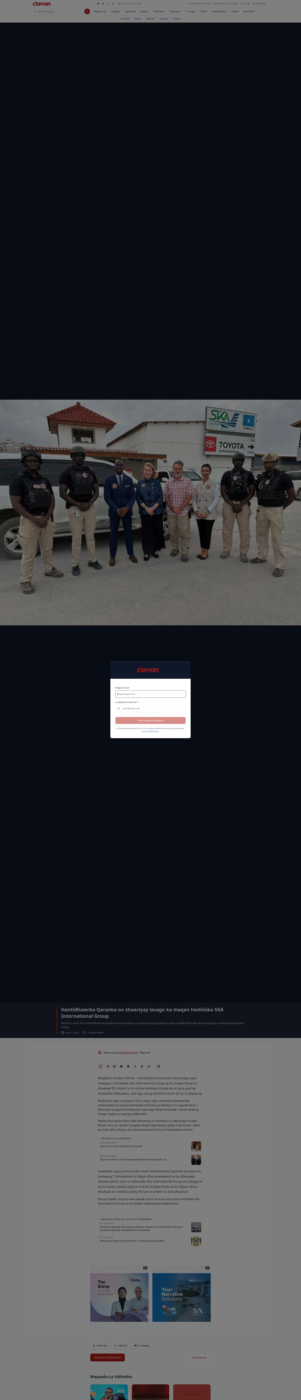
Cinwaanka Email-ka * (126, 702)
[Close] (187, 665)
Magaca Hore (122, 687)
